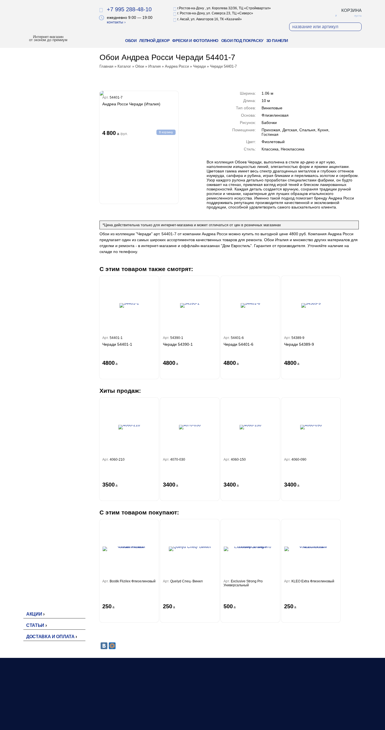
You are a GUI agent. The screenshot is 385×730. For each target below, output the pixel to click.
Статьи (35, 625)
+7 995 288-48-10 (129, 9)
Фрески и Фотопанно (195, 40)
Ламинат (177, 709)
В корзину (166, 132)
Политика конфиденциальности (328, 707)
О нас (242, 703)
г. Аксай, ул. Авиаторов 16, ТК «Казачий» (209, 19)
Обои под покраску (242, 40)
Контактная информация (260, 715)
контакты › (116, 22)
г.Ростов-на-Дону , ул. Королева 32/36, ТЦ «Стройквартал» (224, 8)
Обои (130, 40)
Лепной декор (154, 40)
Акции (34, 614)
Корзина (351, 10)
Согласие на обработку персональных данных (320, 718)
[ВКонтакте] (104, 645)
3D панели (277, 40)
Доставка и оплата (50, 636)
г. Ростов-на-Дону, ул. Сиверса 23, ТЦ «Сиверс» (215, 13)
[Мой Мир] (112, 645)
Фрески (176, 715)
